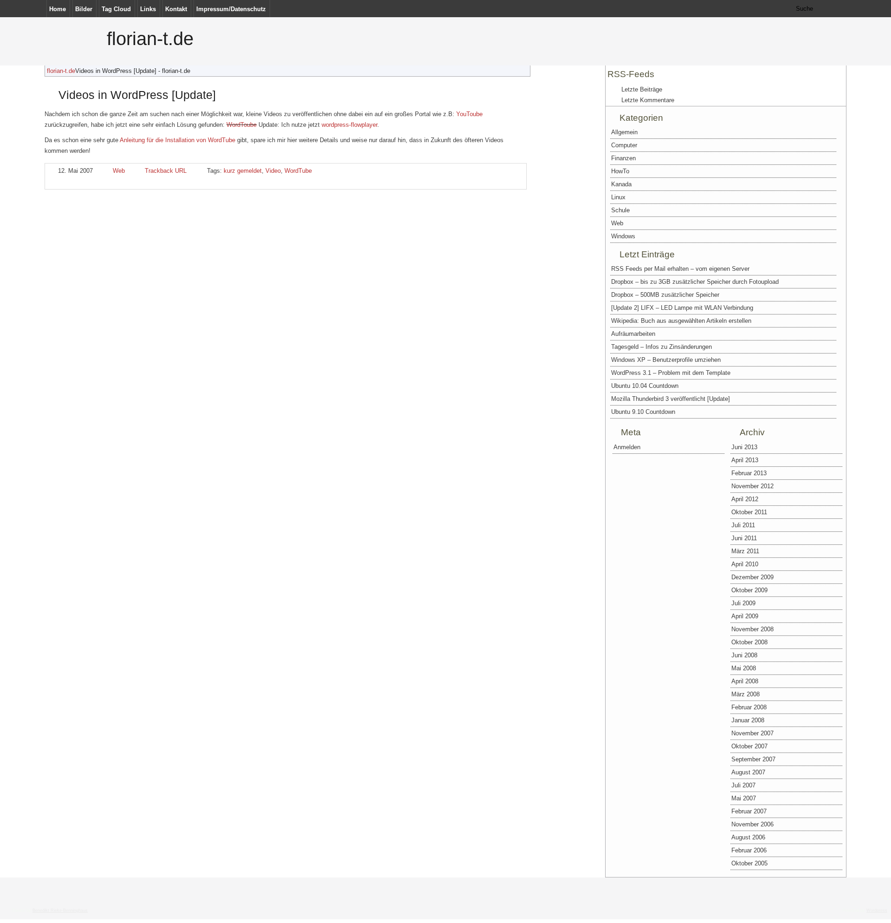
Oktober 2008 (749, 642)
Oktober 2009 (749, 590)
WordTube (298, 170)
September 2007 (753, 759)
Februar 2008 (749, 707)
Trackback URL (166, 170)
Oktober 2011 (749, 512)
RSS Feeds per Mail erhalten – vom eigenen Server (680, 268)
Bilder (83, 9)
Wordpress (876, 910)
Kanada (621, 184)
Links (148, 9)
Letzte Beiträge (641, 89)
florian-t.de (150, 38)
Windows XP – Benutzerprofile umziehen (666, 359)
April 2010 (744, 564)
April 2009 (744, 616)
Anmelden (626, 447)
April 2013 (744, 460)
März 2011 (745, 551)
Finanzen (623, 158)
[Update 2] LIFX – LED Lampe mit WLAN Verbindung (682, 307)
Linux (618, 197)
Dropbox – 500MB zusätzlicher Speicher (665, 294)
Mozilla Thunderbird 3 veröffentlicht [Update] (670, 398)
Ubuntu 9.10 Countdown (643, 411)
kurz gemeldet (243, 170)
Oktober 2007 (749, 746)
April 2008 (744, 681)
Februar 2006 (749, 850)
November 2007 (752, 733)
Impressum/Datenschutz (231, 9)
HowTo (620, 171)
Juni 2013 (744, 447)
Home (57, 9)
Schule (620, 210)
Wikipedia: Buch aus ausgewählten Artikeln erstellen (681, 320)
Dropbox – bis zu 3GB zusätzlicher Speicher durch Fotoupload (695, 281)
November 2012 (752, 486)
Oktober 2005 (749, 863)
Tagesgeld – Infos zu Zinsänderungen (661, 346)
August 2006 (748, 837)
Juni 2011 (744, 538)
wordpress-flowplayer (349, 124)
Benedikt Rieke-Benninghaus (60, 910)
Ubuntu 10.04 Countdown (644, 385)
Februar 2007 (749, 811)
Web (119, 170)
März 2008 (745, 694)
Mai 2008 (743, 668)
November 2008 (752, 629)
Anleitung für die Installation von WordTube (177, 140)
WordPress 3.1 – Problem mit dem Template (670, 372)
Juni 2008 (744, 655)
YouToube (469, 114)
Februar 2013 (749, 473)
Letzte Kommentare (647, 100)
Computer (624, 145)
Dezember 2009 (752, 577)
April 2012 (744, 499)
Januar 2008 (747, 720)
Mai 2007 (743, 798)
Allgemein (624, 132)
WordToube (241, 124)
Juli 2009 (743, 603)
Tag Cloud (116, 9)
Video (273, 170)
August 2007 (748, 772)
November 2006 (752, 824)
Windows (623, 236)
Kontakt (176, 9)
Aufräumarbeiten (633, 333)
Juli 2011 (743, 525)
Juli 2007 (743, 785)
